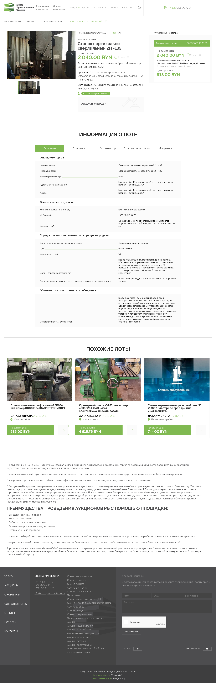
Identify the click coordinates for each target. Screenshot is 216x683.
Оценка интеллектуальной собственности (89, 602)
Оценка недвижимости (79, 576)
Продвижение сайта (101, 678)
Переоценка (73, 595)
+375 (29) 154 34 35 (44, 587)
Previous (10, 55)
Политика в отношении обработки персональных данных (85, 650)
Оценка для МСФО (77, 587)
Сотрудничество (15, 604)
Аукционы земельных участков (83, 633)
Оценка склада (75, 610)
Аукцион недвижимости (80, 625)
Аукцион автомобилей (79, 629)
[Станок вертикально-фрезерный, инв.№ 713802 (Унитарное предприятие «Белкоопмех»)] (177, 379)
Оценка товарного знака (80, 614)
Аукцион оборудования (80, 644)
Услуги (73, 7)
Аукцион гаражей (76, 641)
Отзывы (9, 613)
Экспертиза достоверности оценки (86, 618)
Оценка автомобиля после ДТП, (84, 599)
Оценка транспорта (77, 580)
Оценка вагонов (75, 606)
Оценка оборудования (79, 591)
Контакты (127, 7)
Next (72, 55)
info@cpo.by (41, 593)
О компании (100, 7)
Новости (115, 7)
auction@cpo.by (56, 593)
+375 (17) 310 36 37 (44, 582)
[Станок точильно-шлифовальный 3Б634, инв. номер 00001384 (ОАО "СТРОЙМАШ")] (39, 379)
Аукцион (71, 622)
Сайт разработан (101, 675)
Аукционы (86, 7)
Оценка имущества (59, 8)
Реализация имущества (42, 8)
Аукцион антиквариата (79, 637)
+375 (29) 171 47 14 (44, 584)
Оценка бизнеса (75, 584)
